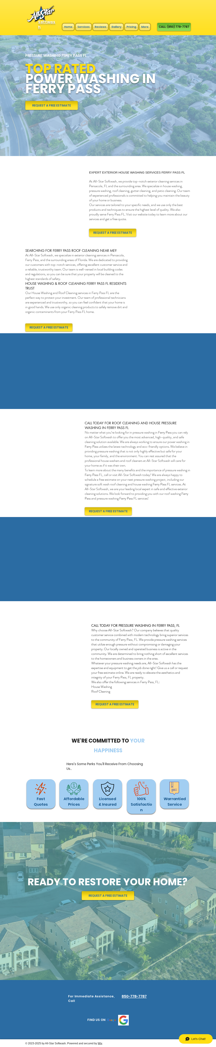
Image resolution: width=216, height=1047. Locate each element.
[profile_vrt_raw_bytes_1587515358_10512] (123, 1020)
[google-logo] (111, 1020)
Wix (100, 1043)
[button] (108, 895)
